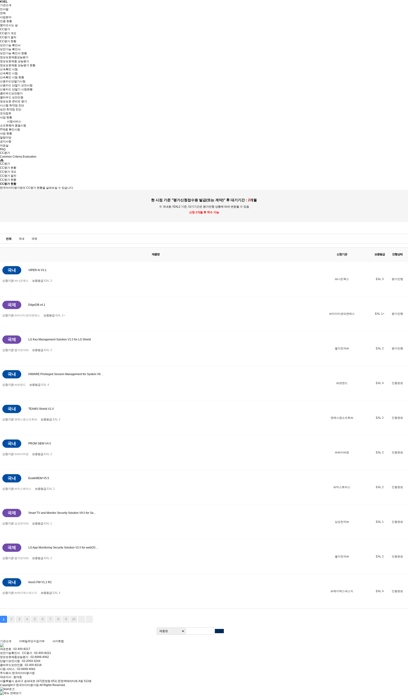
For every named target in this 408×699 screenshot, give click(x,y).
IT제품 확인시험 (10, 129)
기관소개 (5, 5)
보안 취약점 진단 (10, 109)
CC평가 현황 (8, 41)
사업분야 (5, 17)
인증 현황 (6, 21)
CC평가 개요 (8, 33)
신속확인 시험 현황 (12, 77)
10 (73, 619)
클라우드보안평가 (11, 93)
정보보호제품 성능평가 (14, 61)
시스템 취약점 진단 (12, 105)
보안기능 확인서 (10, 45)
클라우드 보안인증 (11, 97)
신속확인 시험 (9, 69)
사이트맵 (58, 641)
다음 (81, 619)
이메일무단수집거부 (32, 641)
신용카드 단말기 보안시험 (16, 85)
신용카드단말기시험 (13, 81)
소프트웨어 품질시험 (13, 125)
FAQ (2, 149)
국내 (21, 238)
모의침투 (5, 113)
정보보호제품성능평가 (14, 57)
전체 (9, 238)
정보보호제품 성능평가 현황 (17, 65)
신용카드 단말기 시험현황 (16, 89)
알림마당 (5, 137)
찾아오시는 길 (9, 25)
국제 (34, 238)
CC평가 (5, 29)
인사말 (4, 9)
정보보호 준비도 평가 (13, 101)
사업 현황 (6, 117)
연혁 (3, 13)
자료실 (4, 145)
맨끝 (89, 619)
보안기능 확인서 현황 (13, 53)
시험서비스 (14, 121)
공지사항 (5, 141)
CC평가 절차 (8, 37)
